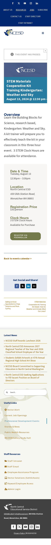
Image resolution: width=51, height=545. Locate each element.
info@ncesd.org (21, 514)
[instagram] (31, 527)
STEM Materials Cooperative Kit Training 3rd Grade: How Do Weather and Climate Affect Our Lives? (36, 306)
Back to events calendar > (18, 258)
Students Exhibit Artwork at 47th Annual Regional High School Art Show (25, 359)
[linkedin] (37, 527)
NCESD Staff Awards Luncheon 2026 (22, 340)
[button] (43, 33)
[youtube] (25, 527)
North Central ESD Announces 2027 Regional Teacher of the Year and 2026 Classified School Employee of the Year (24, 349)
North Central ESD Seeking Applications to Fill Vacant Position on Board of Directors (24, 377)
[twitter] (19, 527)
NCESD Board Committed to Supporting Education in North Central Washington (25, 368)
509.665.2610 (9, 514)
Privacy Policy (19, 533)
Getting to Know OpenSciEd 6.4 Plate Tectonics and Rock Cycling (12, 305)
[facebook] (13, 527)
